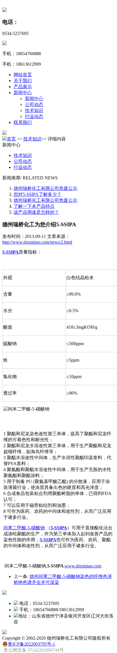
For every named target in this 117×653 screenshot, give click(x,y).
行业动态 (34, 116)
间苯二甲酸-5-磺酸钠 (24, 527)
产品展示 (23, 86)
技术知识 (34, 110)
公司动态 (34, 104)
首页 (11, 138)
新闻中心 (23, 92)
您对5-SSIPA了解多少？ (37, 194)
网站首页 (23, 74)
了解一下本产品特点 (34, 206)
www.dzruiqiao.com (83, 565)
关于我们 (23, 80)
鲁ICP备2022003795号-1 (31, 644)
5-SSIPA (10, 252)
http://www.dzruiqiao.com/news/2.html (37, 242)
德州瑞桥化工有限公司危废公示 (45, 188)
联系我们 (23, 122)
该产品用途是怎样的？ (36, 212)
